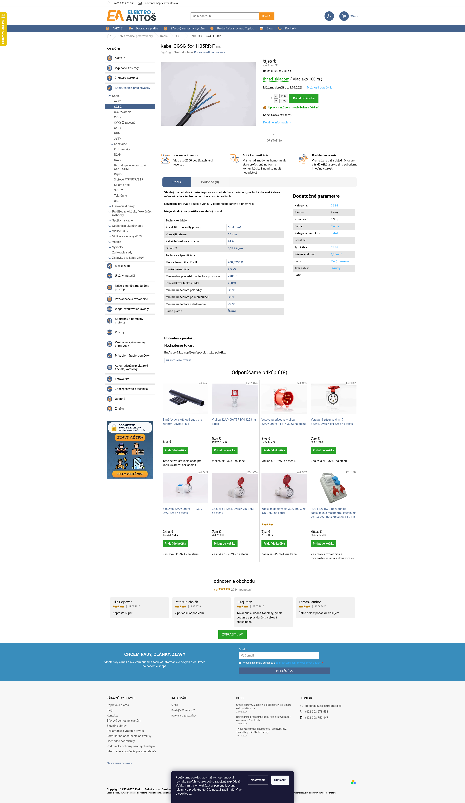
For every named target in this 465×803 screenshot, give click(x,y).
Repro (118, 174)
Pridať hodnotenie (178, 360)
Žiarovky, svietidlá (126, 78)
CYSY (117, 128)
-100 (283, 100)
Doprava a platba (118, 705)
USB (116, 201)
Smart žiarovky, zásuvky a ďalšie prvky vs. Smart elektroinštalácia (263, 706)
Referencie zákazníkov (184, 715)
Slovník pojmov (117, 725)
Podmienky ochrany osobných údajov (131, 746)
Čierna (335, 226)
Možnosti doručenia (320, 87)
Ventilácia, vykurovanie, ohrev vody (130, 344)
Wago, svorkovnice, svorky (132, 309)
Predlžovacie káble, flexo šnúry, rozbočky (132, 213)
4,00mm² (336, 254)
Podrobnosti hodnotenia (209, 52)
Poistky (119, 332)
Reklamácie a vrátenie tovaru (125, 731)
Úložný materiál (125, 275)
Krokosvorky (122, 149)
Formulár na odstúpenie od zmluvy (129, 736)
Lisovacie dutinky (123, 206)
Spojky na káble (122, 220)
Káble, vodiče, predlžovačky (132, 88)
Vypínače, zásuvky (127, 68)
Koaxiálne (120, 144)
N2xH (117, 154)
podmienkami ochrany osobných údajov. (298, 662)
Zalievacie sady (122, 252)
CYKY (117, 117)
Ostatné (120, 398)
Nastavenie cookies (119, 763)
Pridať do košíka (304, 98)
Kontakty (112, 715)
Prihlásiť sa (284, 670)
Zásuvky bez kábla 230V (128, 257)
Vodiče (116, 242)
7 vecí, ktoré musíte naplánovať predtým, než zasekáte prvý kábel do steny (261, 730)
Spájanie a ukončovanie (127, 225)
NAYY (117, 160)
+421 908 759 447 (316, 717)
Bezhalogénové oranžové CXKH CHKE (130, 167)
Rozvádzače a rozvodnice (131, 299)
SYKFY (118, 190)
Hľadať (267, 16)
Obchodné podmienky (121, 741)
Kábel (334, 233)
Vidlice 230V (120, 231)
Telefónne (120, 195)
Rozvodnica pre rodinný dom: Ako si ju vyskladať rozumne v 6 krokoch (263, 718)
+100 (283, 96)
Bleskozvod (122, 266)
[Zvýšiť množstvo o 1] (276, 96)
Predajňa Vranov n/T (183, 710)
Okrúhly (336, 268)
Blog (110, 710)
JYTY (117, 138)
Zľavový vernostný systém (124, 720)
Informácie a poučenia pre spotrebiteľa (131, 751)
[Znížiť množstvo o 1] (276, 100)
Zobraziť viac (232, 634)
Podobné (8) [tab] (210, 182)
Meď (334, 261)
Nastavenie (258, 780)
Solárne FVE (122, 185)
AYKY (117, 101)
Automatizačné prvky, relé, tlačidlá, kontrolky (131, 367)
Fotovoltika (122, 379)
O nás (174, 704)
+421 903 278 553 (316, 711)
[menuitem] (114, 28)
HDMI (117, 133)
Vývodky (117, 247)
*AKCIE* (120, 58)
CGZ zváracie (122, 112)
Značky (119, 408)
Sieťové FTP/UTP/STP (128, 179)
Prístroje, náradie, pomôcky (132, 355)
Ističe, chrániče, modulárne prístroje (132, 287)
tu (190, 793)
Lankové (343, 261)
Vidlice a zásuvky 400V (127, 236)
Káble (115, 96)
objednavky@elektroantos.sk (323, 706)
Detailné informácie (275, 122)
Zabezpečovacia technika (131, 389)
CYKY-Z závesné (124, 122)
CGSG (118, 106)
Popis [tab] (176, 182)
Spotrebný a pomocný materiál (129, 320)
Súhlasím (280, 780)
